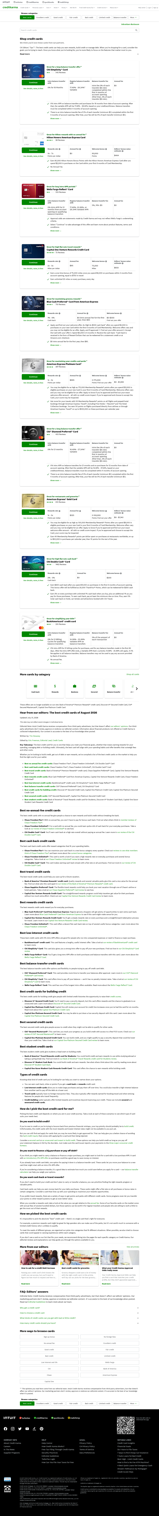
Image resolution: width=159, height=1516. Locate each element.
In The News (9, 1449)
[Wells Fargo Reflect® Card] (33, 191)
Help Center (47, 1443)
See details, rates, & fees (33, 88)
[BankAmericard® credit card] (33, 623)
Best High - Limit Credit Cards (130, 1459)
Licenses (50, 1486)
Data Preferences (87, 1452)
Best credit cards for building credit (40, 790)
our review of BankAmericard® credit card (120, 942)
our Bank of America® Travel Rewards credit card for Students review (88, 1059)
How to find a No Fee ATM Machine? (133, 1462)
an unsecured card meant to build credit (58, 1140)
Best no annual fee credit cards (38, 763)
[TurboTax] (24, 1418)
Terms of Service (87, 1449)
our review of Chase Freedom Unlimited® (47, 828)
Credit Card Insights (126, 1443)
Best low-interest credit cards (38, 783)
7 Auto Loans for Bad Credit (129, 1456)
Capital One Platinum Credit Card (55, 1010)
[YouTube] (27, 1429)
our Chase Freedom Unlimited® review (61, 859)
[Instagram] (12, 1429)
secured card (34, 1140)
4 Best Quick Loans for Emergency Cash (134, 1465)
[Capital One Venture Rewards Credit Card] (33, 251)
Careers (7, 1446)
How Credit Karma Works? (53, 1446)
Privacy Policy (86, 1443)
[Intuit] (10, 1418)
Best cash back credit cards (37, 767)
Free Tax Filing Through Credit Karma (58, 1449)
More (132, 17)
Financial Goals (124, 1446)
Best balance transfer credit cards (40, 786)
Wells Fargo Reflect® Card (35, 957)
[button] (59, 149)
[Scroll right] (136, 688)
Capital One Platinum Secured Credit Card (42, 1016)
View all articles (133, 1247)
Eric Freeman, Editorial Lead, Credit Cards (46, 740)
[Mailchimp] (74, 1418)
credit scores (115, 996)
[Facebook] (5, 1429)
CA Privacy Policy (87, 1446)
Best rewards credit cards (36, 777)
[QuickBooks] (57, 1418)
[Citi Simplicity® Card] (33, 71)
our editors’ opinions (119, 726)
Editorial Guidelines (36, 1302)
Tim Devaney (34, 736)
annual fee (94, 1203)
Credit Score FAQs (125, 1472)
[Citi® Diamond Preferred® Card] (33, 433)
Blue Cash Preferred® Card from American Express (60, 914)
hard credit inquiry (30, 1136)
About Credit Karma (12, 1443)
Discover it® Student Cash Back (37, 1065)
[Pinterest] (41, 1429)
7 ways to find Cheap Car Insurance (132, 1452)
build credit (129, 1126)
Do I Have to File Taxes (127, 1449)
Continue (33, 82)
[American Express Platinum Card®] (33, 365)
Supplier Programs (12, 1452)
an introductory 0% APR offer (36, 1158)
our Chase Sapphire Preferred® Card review (66, 890)
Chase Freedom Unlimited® (36, 926)
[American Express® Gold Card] (33, 501)
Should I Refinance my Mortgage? (132, 1468)
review (81, 896)
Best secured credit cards (36, 796)
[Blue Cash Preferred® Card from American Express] (33, 303)
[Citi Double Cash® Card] (33, 563)
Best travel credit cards (35, 770)
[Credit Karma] (40, 1418)
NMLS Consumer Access (61, 1486)
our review (75, 1040)
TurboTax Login (48, 1459)
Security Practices (50, 1452)
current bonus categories (81, 853)
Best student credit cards (36, 799)
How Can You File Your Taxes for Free (58, 1462)
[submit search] (136, 30)
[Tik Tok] (34, 1429)
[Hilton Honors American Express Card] (33, 139)
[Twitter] (20, 1429)
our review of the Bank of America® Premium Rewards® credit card (85, 884)
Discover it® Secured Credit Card (66, 1003)
